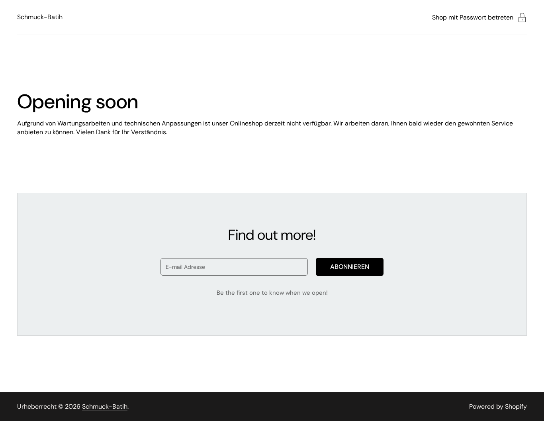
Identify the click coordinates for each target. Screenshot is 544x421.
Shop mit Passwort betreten (472, 17)
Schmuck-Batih (40, 17)
